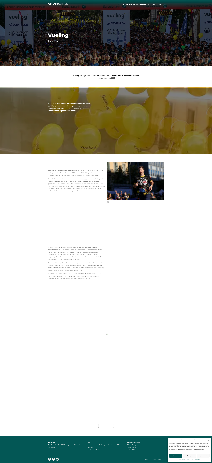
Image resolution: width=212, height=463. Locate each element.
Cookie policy (182, 459)
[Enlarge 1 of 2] (103, 335)
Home (125, 4)
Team (153, 4)
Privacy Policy (189, 459)
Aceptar (175, 456)
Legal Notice (197, 459)
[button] (209, 440)
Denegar (189, 456)
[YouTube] (57, 459)
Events (132, 4)
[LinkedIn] (49, 459)
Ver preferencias (203, 456)
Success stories (142, 4)
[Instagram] (53, 459)
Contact (159, 4)
